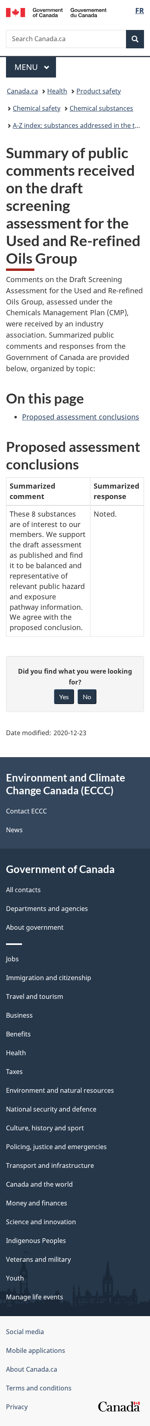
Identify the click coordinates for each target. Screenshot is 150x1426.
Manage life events (34, 1297)
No (87, 696)
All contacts (23, 889)
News (14, 829)
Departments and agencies (47, 908)
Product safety (98, 91)
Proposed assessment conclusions (80, 417)
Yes (64, 696)
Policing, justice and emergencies (56, 1146)
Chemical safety (36, 108)
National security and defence (51, 1109)
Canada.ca (22, 91)
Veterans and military (38, 1259)
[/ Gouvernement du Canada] (56, 12)
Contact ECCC (26, 811)
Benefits (18, 1034)
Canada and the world (39, 1184)
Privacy (17, 1406)
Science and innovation (41, 1221)
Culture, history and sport (45, 1128)
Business (19, 1015)
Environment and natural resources (60, 1090)
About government (35, 927)
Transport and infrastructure (50, 1165)
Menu (27, 67)
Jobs (12, 959)
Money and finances (36, 1203)
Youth (15, 1278)
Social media (25, 1331)
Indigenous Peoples (36, 1240)
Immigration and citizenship (48, 977)
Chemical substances (101, 108)
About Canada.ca (31, 1369)
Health (57, 91)
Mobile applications (35, 1350)
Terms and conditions (39, 1388)
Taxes (14, 1071)
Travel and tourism (34, 996)
